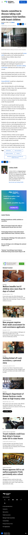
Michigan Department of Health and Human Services (15, 157)
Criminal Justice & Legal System (9, 431)
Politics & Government (7, 320)
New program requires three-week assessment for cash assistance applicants (14, 324)
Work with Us (5, 512)
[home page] (9, 2)
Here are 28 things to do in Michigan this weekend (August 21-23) (13, 244)
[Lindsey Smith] (4, 170)
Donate (24, 2)
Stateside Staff (5, 401)
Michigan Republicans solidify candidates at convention (12, 220)
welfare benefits (9, 153)
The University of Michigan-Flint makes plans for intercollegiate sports (13, 238)
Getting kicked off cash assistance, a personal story (12, 360)
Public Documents (6, 515)
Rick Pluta (4, 294)
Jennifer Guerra (6, 365)
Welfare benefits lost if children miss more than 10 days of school (14, 288)
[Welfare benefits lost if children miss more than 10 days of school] (13, 276)
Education (5, 284)
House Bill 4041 (5, 81)
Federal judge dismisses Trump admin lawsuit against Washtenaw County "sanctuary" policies (12, 232)
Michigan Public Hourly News (9, 517)
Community (8, 150)
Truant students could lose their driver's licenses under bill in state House (14, 436)
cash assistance (18, 150)
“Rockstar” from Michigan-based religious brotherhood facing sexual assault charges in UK (13, 250)
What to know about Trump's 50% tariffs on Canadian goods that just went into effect (11, 226)
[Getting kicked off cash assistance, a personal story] (13, 347)
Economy (4, 356)
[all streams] (26, 533)
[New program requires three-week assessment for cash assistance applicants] (13, 312)
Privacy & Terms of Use (8, 523)
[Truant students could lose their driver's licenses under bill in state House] (13, 423)
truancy (18, 153)
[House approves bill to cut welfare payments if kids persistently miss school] (13, 459)
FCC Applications (6, 526)
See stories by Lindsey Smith (16, 182)
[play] (2, 533)
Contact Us (5, 509)
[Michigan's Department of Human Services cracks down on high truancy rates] (13, 383)
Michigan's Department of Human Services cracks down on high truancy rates (14, 396)
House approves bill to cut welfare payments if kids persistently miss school (13, 472)
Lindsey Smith (13, 168)
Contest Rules (6, 520)
